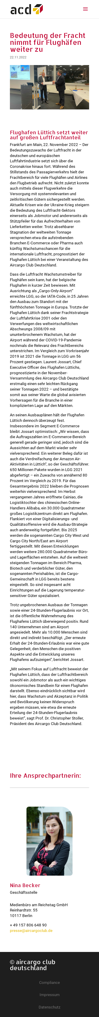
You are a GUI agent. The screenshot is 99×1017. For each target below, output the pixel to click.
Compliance (49, 982)
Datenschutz (49, 1007)
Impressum (50, 994)
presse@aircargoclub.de (31, 930)
